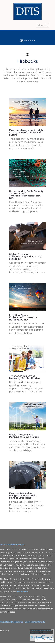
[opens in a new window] (27, 125)
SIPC (26, 591)
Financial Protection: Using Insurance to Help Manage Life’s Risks (22, 495)
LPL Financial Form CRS (12, 544)
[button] (42, 25)
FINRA (20, 591)
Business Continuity (35, 622)
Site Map (4, 630)
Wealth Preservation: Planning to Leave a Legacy (24, 435)
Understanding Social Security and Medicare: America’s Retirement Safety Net (26, 194)
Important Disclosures (11, 622)
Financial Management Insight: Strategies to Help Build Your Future (26, 132)
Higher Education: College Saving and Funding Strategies (25, 256)
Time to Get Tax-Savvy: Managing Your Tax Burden (24, 377)
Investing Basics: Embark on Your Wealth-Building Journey (23, 317)
